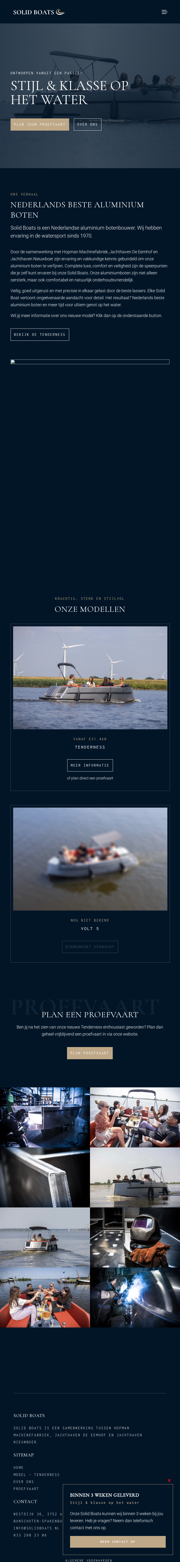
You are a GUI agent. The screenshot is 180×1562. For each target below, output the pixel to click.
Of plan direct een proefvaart (90, 778)
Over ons (87, 124)
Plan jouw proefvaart (40, 124)
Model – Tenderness (37, 1475)
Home (19, 1468)
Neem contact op (117, 1541)
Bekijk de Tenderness (40, 335)
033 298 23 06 (30, 1535)
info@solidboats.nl (37, 1528)
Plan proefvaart (90, 1053)
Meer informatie (90, 765)
